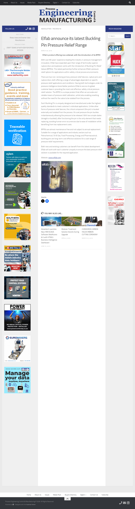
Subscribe (76, 3)
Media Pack (31, 3)
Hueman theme (30, 504)
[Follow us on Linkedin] (33, 28)
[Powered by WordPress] (13, 504)
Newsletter (46, 29)
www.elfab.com (54, 157)
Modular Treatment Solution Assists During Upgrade (70, 232)
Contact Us (66, 3)
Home (6, 3)
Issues (22, 3)
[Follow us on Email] (30, 28)
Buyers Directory (44, 3)
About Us (14, 3)
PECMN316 (57, 29)
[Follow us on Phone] (27, 28)
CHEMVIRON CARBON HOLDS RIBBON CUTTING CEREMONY (90, 232)
